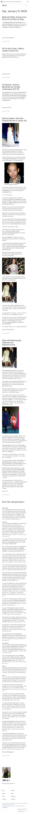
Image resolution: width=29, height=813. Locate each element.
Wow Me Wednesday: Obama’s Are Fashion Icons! (12, 342)
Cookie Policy (4, 807)
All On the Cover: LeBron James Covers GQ (13, 49)
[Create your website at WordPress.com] (14, 1)
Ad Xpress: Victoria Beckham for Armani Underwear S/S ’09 (11, 87)
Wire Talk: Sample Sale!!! (13, 502)
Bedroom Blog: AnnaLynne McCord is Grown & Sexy (14, 18)
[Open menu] (26, 5)
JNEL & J (4, 5)
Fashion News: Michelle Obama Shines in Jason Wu (14, 119)
